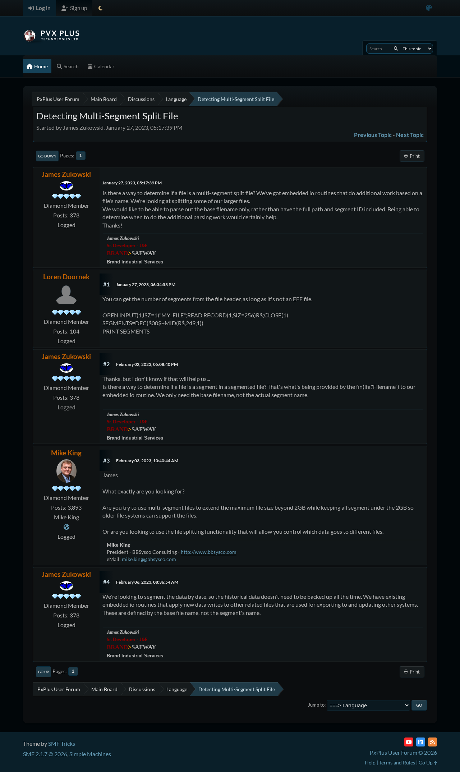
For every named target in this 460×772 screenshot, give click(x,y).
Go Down (47, 156)
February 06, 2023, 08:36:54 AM (147, 582)
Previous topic (373, 134)
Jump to (316, 705)
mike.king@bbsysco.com (149, 559)
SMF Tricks (61, 743)
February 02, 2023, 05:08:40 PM (147, 364)
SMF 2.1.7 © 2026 (45, 753)
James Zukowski (66, 174)
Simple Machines (90, 753)
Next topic (410, 134)
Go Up (43, 672)
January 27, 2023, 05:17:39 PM (132, 182)
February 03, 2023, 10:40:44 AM (147, 460)
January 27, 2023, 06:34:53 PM (145, 284)
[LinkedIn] (420, 741)
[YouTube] (408, 741)
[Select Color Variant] (429, 8)
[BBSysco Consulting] (66, 526)
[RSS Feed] (432, 741)
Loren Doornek (66, 276)
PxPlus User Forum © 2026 (403, 752)
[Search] (395, 48)
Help (370, 762)
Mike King (66, 453)
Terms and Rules (397, 762)
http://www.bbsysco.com (208, 552)
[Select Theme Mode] (100, 8)
